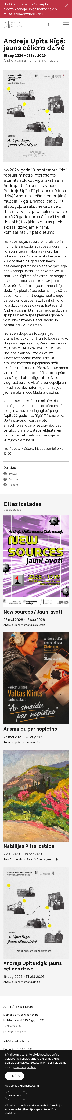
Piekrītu (14, 1076)
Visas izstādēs (12, 509)
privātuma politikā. (24, 1067)
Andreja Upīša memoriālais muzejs (30, 60)
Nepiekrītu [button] (16, 1095)
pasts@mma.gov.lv (14, 1031)
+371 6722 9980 (12, 1026)
